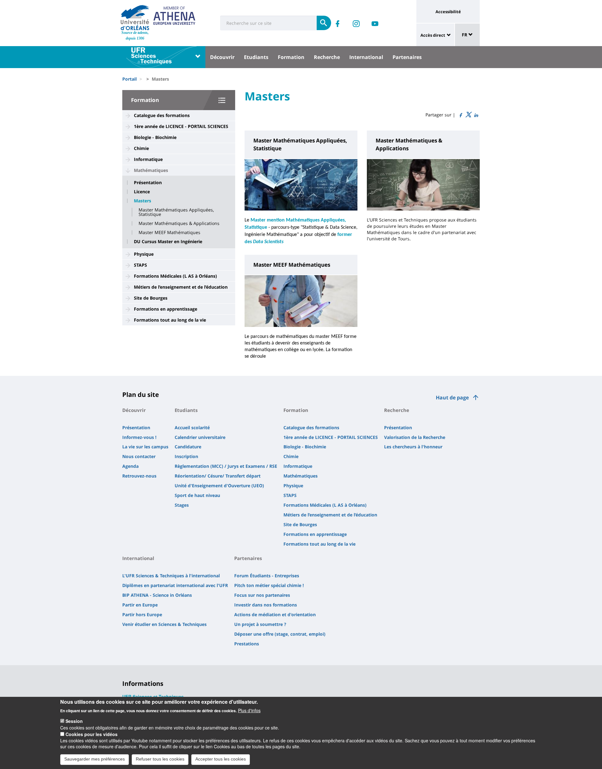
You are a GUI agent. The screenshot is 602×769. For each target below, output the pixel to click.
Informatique (148, 159)
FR (465, 35)
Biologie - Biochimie (155, 137)
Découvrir (222, 57)
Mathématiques (151, 170)
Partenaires (407, 57)
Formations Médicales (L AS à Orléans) (175, 276)
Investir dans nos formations (265, 605)
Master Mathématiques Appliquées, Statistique (176, 212)
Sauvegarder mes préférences (94, 758)
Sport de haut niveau (197, 495)
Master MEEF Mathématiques (169, 232)
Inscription (186, 456)
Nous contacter (139, 456)
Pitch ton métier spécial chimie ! (269, 585)
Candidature (188, 447)
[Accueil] (135, 17)
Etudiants (256, 57)
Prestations (246, 644)
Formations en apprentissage (165, 309)
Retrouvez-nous (139, 476)
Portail (129, 79)
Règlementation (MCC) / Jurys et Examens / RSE (226, 466)
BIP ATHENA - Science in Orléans (157, 595)
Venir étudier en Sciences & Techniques (164, 624)
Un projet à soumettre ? (260, 624)
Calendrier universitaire (200, 437)
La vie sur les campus (145, 447)
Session (74, 721)
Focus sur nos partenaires (262, 595)
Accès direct (432, 35)
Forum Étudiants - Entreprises (266, 576)
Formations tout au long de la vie (170, 320)
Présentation (148, 182)
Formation (291, 57)
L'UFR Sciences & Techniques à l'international (171, 576)
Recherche (327, 57)
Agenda (130, 466)
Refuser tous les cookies (160, 758)
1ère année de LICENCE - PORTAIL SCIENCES (181, 126)
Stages (182, 505)
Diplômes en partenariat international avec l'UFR (175, 585)
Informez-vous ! (139, 437)
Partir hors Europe (142, 614)
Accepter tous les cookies (220, 758)
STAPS (140, 265)
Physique (144, 254)
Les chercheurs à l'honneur (413, 447)
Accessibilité (448, 11)
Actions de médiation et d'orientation (275, 614)
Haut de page (452, 397)
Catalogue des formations (162, 115)
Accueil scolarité (192, 427)
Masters (142, 201)
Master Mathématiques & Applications (179, 223)
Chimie (141, 148)
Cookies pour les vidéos (92, 734)
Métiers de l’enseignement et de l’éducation (181, 287)
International (366, 57)
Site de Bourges (150, 298)
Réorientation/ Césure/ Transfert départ (218, 476)
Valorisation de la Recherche (414, 437)
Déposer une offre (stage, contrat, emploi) (279, 634)
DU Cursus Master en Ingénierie (168, 241)
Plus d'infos (249, 710)
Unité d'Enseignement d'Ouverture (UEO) (219, 486)
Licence (142, 192)
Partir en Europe (140, 605)
